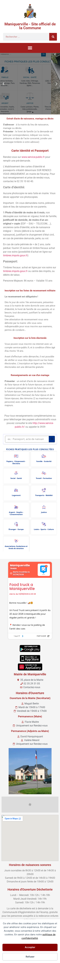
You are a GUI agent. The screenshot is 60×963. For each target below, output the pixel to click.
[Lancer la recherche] (52, 439)
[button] (30, 47)
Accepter (30, 947)
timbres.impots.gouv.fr (15, 255)
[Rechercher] (53, 37)
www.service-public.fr (33, 157)
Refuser (30, 956)
